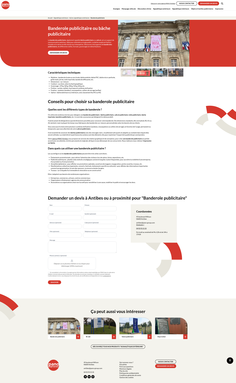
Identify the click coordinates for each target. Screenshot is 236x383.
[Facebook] (85, 376)
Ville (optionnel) (54, 231)
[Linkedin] (89, 376)
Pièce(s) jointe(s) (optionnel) (58, 255)
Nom (51, 205)
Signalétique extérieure (61, 18)
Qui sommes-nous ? (126, 362)
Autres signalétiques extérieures (79, 18)
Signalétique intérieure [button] (180, 9)
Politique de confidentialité (129, 373)
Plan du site (123, 371)
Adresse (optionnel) (55, 222)
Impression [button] (219, 9)
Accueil (50, 18)
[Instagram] (92, 376)
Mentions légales (125, 369)
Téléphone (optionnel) (91, 231)
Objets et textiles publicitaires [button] (202, 9)
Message (52, 240)
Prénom (87, 205)
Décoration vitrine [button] (144, 9)
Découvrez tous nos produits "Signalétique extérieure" (118, 347)
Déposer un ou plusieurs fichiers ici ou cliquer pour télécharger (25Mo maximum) (72, 265)
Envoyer (54, 282)
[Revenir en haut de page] (230, 360)
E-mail (51, 214)
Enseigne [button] (116, 9)
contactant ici (107, 276)
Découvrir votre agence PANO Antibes (163, 3)
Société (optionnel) (90, 214)
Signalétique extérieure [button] (161, 9)
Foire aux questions (126, 367)
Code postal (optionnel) (92, 222)
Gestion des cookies (126, 377)
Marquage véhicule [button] (129, 9)
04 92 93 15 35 (141, 228)
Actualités (123, 364)
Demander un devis (208, 3)
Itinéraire (139, 225)
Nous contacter (186, 3)
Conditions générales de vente (130, 375)
